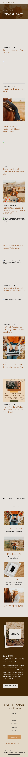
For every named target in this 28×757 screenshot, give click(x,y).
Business (6, 124)
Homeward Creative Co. (14, 754)
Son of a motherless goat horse (13, 90)
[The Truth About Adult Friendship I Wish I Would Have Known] (14, 310)
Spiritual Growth (9, 205)
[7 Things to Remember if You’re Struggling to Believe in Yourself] (14, 191)
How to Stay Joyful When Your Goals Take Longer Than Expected (13, 410)
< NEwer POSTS (7, 498)
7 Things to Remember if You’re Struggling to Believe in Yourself (14, 210)
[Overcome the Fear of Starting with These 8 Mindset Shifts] (14, 109)
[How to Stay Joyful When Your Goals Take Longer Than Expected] (14, 390)
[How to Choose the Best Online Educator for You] (14, 347)
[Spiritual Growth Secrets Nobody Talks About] (14, 228)
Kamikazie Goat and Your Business (13, 51)
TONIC (12, 752)
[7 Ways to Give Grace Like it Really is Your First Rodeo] (14, 271)
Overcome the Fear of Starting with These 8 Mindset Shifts (12, 129)
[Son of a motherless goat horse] (14, 72)
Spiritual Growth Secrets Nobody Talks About (13, 246)
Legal (23, 750)
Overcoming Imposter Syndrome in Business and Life (13, 172)
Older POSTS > (21, 498)
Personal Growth (10, 47)
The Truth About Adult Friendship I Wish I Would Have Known (13, 329)
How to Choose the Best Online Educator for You (13, 366)
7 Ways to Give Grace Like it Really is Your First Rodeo (14, 289)
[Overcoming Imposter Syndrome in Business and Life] (14, 152)
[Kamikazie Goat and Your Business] (14, 33)
